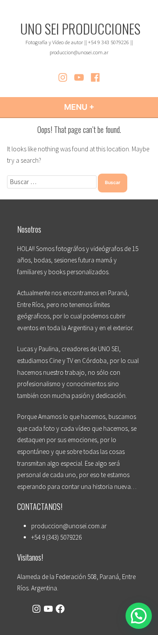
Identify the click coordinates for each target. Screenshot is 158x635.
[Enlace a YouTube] (48, 610)
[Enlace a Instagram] (36, 610)
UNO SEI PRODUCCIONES (80, 28)
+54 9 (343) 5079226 (56, 537)
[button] (139, 616)
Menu (103, 107)
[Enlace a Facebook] (60, 610)
